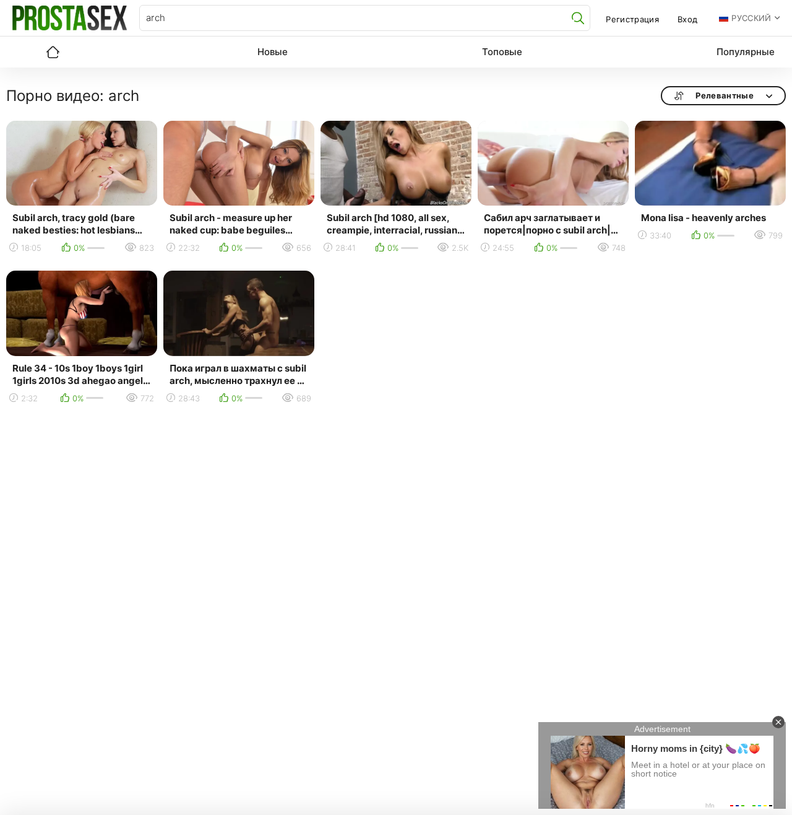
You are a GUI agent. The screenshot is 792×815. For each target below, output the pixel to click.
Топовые (502, 52)
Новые (272, 52)
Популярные (746, 52)
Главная (52, 52)
